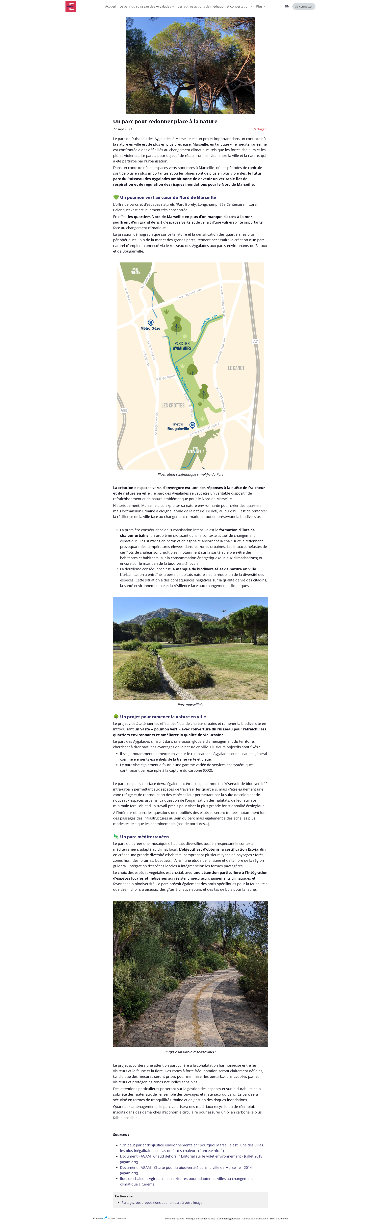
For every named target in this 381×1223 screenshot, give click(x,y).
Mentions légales (174, 1218)
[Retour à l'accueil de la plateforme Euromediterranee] (83, 6)
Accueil (110, 6)
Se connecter (304, 6)
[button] (286, 6)
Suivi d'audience (279, 1218)
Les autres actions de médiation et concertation (214, 6)
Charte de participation (255, 1218)
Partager (259, 129)
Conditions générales (229, 1218)
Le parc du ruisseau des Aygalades (146, 6)
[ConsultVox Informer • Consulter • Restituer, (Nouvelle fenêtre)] (100, 1218)
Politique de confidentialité (200, 1218)
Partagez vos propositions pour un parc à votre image (161, 1202)
